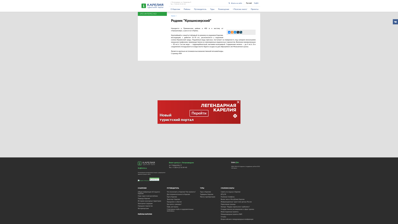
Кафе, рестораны (172, 207)
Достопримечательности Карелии (178, 194)
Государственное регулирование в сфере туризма (237, 209)
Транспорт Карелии (173, 199)
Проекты (254, 9)
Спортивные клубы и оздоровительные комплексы (180, 210)
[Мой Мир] (235, 32)
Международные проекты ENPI (231, 214)
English (256, 3)
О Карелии (175, 9)
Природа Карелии (144, 198)
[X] (238, 32)
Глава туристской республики (148, 196)
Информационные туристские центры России (236, 202)
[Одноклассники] (232, 32)
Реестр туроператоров (207, 197)
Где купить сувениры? (174, 204)
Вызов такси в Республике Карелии (233, 199)
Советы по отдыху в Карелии (230, 192)
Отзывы (223, 217)
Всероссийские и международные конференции (237, 219)
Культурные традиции (145, 203)
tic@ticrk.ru (142, 168)
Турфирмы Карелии (206, 194)
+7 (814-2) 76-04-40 (179, 167)
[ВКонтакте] (229, 32)
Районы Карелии (145, 214)
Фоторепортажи (143, 208)
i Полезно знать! (240, 9)
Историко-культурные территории (149, 201)
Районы (187, 9)
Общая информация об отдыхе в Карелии (149, 192)
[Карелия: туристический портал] (146, 163)
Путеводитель (200, 9)
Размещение (223, 9)
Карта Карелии (172, 197)
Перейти (199, 113)
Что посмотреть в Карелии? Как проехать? (181, 192)
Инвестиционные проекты (229, 212)
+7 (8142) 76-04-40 (179, 4)
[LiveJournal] (241, 32)
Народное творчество (145, 206)
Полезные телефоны (228, 197)
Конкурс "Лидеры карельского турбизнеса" (235, 207)
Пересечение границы (228, 204)
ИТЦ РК (223, 194)
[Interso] (235, 162)
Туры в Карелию (205, 192)
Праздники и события (174, 202)
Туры (212, 9)
